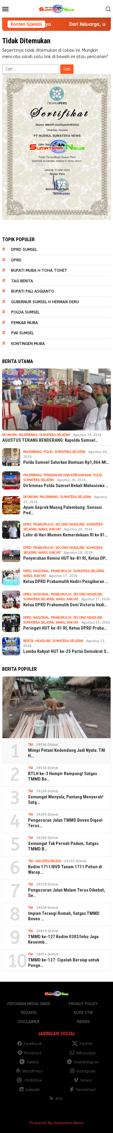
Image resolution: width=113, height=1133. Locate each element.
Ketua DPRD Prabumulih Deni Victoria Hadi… (65, 604)
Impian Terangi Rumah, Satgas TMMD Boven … (63, 916)
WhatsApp (86, 1053)
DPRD (16, 260)
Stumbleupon (86, 1062)
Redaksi (28, 1012)
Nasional (41, 571)
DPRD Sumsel (24, 249)
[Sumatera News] (56, 8)
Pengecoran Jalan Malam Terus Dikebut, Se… (66, 892)
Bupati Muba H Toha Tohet (39, 270)
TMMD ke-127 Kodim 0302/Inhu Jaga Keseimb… (63, 939)
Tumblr (32, 1062)
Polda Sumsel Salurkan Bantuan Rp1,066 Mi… (66, 462)
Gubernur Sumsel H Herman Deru (45, 302)
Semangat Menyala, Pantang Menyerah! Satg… (65, 799)
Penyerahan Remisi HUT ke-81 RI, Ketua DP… (65, 558)
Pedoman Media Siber (28, 1003)
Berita (28, 641)
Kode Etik (83, 1012)
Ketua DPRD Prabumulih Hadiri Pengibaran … (65, 581)
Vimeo (86, 1080)
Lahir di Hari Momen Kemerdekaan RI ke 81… (65, 535)
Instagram (86, 1071)
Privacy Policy (83, 1003)
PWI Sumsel (22, 333)
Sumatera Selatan (54, 435)
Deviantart (86, 1089)
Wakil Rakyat (49, 529)
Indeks (83, 1021)
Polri (48, 452)
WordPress (32, 1071)
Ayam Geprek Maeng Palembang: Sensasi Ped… (62, 510)
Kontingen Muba (28, 343)
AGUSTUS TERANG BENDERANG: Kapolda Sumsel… (50, 440)
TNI (30, 745)
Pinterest (33, 1053)
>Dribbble (33, 1080)
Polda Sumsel (25, 312)
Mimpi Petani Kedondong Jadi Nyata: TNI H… (66, 753)
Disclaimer (28, 1021)
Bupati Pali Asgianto (32, 291)
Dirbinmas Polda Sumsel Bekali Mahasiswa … (65, 485)
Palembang (28, 435)
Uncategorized (48, 861)
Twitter (86, 1043)
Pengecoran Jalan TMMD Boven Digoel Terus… (65, 822)
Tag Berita (22, 281)
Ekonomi (9, 435)
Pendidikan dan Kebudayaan (67, 475)
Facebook (33, 1043)
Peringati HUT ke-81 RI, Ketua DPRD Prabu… (65, 628)
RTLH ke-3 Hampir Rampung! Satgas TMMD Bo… (62, 776)
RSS (59, 1098)
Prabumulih (43, 524)
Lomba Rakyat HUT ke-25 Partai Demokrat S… (66, 651)
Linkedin (33, 1089)
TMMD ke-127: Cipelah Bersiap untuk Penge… (63, 962)
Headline (43, 641)
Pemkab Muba (24, 322)
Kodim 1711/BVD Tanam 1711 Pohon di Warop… (65, 869)
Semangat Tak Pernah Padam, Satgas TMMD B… (63, 846)
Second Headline (69, 524)
